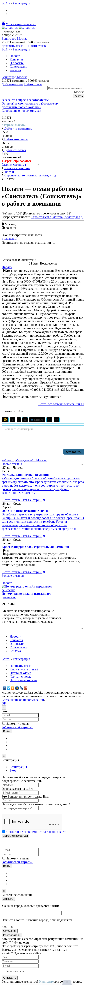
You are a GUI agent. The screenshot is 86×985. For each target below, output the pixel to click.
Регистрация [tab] (18, 767)
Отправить (74, 451)
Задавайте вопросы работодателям (25, 100)
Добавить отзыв (14, 150)
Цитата (38, 419)
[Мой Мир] (17, 688)
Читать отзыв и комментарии (22, 500)
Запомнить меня (17, 723)
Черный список (20, 676)
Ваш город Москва (14, 38)
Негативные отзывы (23, 680)
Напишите (46, 981)
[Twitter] (9, 688)
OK (4, 703)
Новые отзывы (12, 464)
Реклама (15, 70)
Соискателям (18, 66)
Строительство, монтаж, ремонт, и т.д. (57, 217)
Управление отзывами (21, 24)
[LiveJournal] (21, 688)
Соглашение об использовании (23, 699)
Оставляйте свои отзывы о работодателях (30, 103)
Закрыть (8, 898)
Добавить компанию (17, 128)
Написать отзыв (20, 665)
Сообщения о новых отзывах (21, 110)
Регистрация (21, 3)
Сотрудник (9, 930)
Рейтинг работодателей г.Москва (24, 460)
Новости (15, 55)
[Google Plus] (25, 688)
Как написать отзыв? (24, 669)
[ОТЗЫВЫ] (19, 27)
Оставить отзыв (20, 673)
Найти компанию (15, 139)
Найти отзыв (37, 45)
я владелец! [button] (9, 238)
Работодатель (11, 935)
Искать (78, 96)
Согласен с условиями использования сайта (36, 831)
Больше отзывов (13, 575)
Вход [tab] (13, 770)
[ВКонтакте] (4, 688)
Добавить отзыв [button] (12, 45)
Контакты (16, 59)
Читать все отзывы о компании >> (61, 404)
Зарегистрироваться (17, 161)
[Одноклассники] (13, 688)
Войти (6, 3)
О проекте (17, 63)
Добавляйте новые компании (21, 107)
